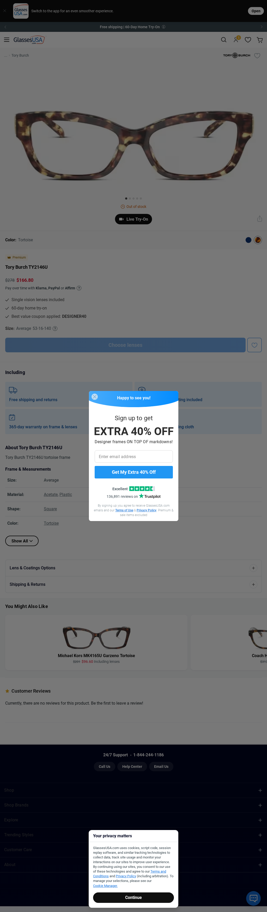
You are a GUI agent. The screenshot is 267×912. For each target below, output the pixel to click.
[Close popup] (95, 397)
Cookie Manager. (105, 886)
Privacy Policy (146, 510)
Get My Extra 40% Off (134, 472)
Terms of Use (124, 510)
